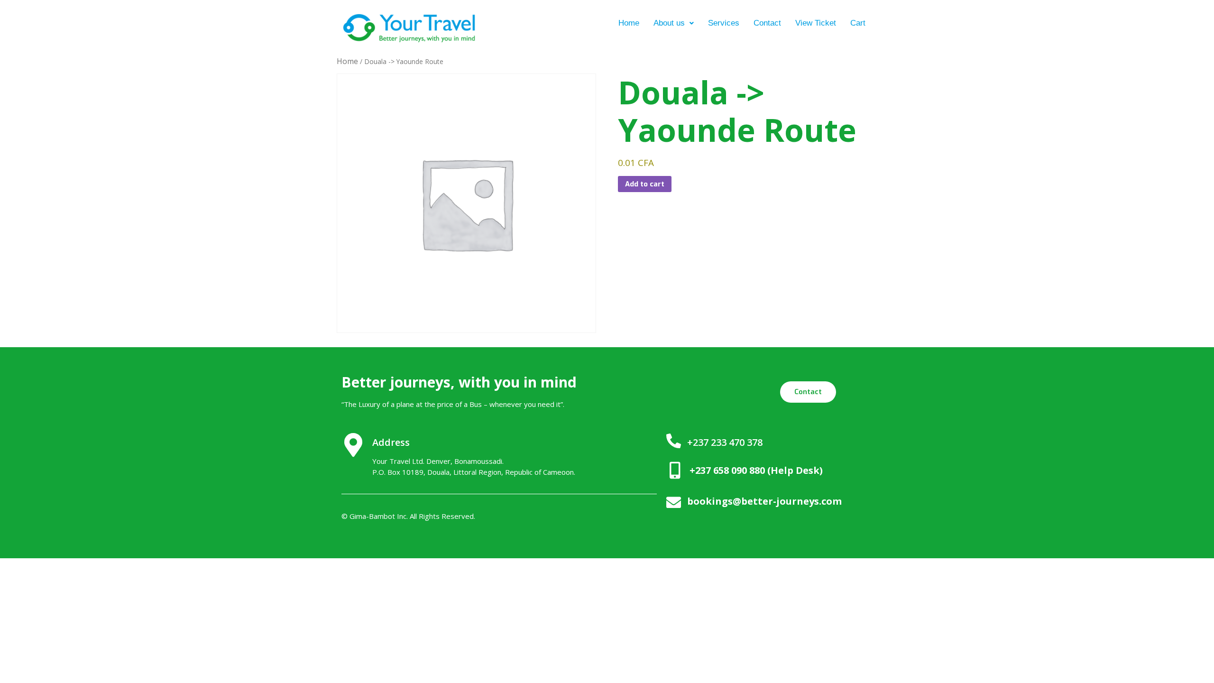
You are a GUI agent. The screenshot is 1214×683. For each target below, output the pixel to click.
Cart (857, 23)
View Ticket (815, 23)
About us (669, 23)
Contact (767, 23)
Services (723, 23)
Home (628, 23)
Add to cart (644, 184)
